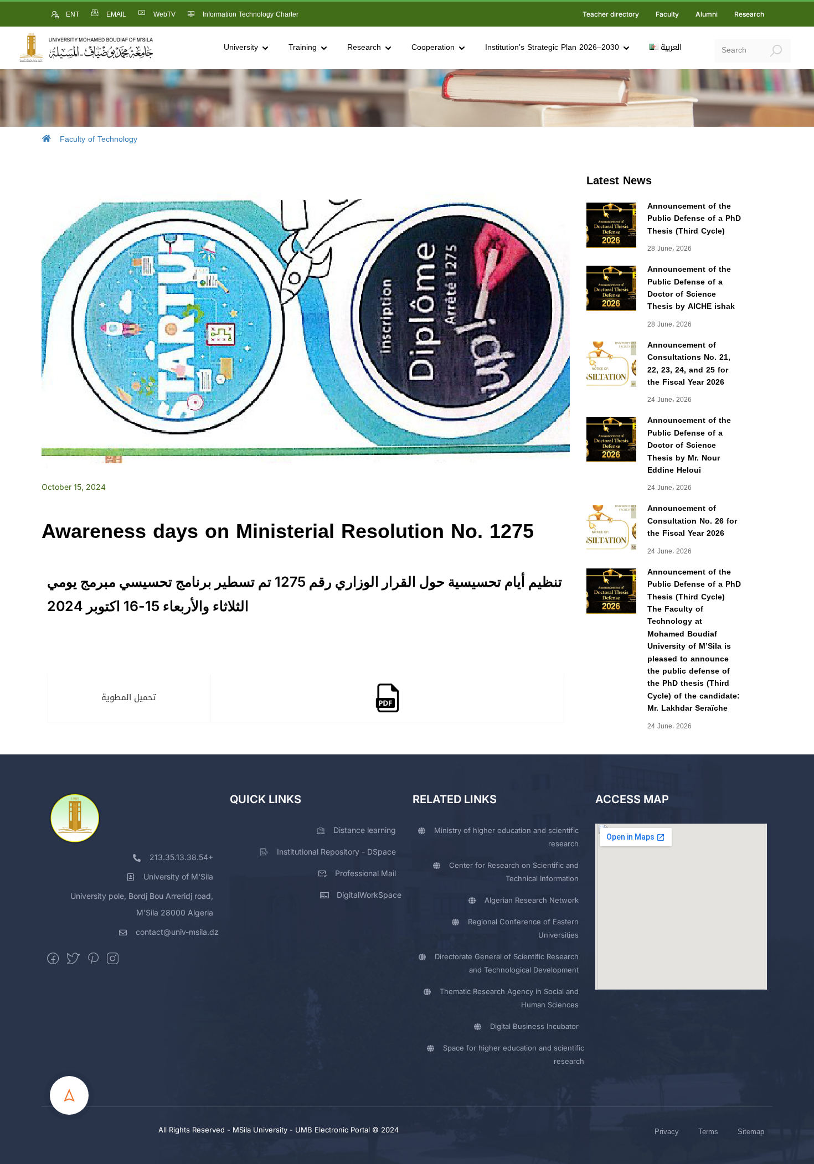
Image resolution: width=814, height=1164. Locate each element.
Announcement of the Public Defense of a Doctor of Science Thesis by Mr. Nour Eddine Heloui (689, 445)
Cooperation (433, 47)
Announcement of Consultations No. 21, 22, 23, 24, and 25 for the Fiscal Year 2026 (688, 364)
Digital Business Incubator (534, 1026)
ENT (72, 14)
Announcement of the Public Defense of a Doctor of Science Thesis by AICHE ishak (691, 288)
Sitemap (751, 1132)
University (241, 47)
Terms (708, 1132)
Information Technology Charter (250, 14)
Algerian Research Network (532, 900)
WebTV (164, 14)
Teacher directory (611, 14)
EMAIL (116, 14)
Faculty (667, 14)
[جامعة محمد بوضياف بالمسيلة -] (86, 48)
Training (302, 47)
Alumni (706, 14)
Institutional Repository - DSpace (336, 851)
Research (749, 14)
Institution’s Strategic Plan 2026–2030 (552, 47)
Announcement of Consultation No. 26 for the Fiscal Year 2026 (692, 521)
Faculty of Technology (98, 139)
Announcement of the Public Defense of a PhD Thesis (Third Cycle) (694, 219)
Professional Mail (365, 873)
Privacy (667, 1132)
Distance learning (364, 830)
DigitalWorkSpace (369, 894)
